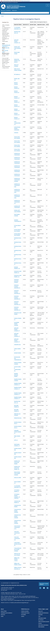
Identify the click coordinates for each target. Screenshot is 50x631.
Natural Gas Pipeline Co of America (17, 60)
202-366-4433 (4, 590)
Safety (2, 616)
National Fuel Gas (17, 417)
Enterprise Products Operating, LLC (17, 303)
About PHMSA (4, 611)
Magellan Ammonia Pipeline (16, 375)
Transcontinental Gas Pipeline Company (17, 549)
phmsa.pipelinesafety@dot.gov (28, 596)
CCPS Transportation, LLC (17, 123)
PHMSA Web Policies (25, 612)
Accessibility (23, 614)
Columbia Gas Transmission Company (17, 180)
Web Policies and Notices (43, 625)
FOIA (39, 616)
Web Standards (41, 626)
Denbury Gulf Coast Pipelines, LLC (17, 48)
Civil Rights (40, 614)
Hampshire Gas (17, 344)
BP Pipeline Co (17, 74)
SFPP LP (16, 440)
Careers (22, 616)
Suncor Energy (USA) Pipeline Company (17, 473)
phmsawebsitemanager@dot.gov (21, 602)
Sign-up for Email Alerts (6, 10)
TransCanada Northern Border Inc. (17, 544)
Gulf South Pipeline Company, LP (17, 329)
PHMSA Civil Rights (25, 611)
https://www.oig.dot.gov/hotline (28, 600)
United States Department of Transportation (10, 2)
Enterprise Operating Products (16, 281)
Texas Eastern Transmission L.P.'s (17, 527)
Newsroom (14, 10)
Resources (3, 614)
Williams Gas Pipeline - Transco (16, 559)
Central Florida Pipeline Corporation (17, 128)
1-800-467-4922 (21, 593)
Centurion (16, 132)
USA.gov (40, 623)
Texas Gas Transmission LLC (17, 533)
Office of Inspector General (43, 621)
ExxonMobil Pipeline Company (16, 324)
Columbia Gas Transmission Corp (17, 185)
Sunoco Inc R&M (17, 477)
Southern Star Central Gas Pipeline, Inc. (17, 468)
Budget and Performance (43, 612)
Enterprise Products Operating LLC (17, 286)
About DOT (40, 611)
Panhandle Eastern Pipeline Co (17, 432)
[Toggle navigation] (47, 5)
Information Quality (42, 618)
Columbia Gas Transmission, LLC (17, 202)
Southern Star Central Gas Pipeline (17, 462)
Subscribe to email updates (44, 584)
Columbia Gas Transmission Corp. (17, 191)
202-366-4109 (18, 592)
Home (2, 15)
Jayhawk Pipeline (17, 352)
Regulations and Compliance (6, 612)
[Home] (13, 7)
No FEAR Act (40, 619)
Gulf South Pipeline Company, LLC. (17, 41)
